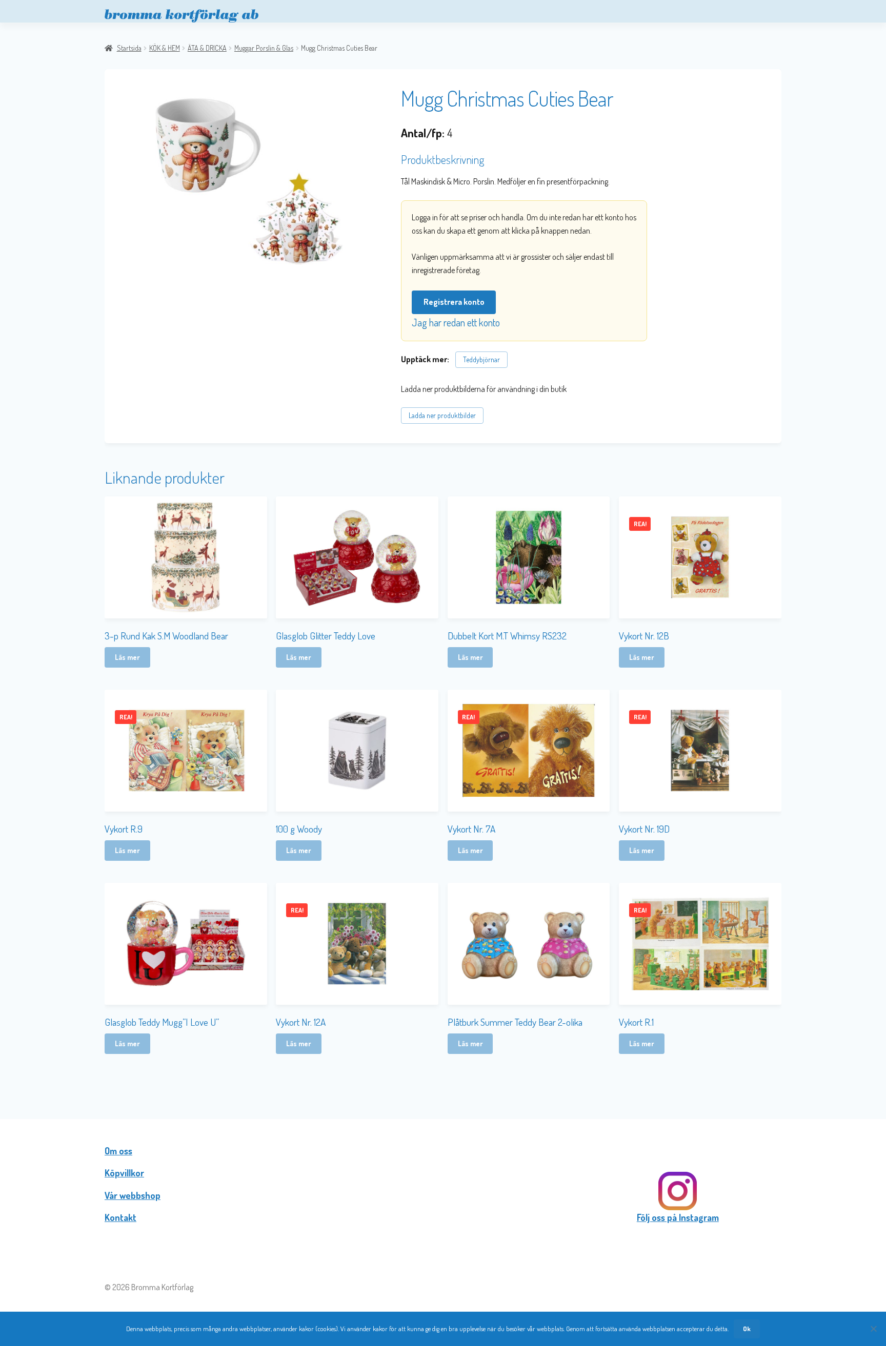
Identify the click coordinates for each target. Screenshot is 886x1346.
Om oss (118, 1150)
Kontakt (120, 1217)
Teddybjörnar (481, 359)
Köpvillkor (124, 1172)
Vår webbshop (132, 1195)
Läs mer (127, 657)
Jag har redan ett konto (456, 322)
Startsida (129, 48)
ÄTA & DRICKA (207, 48)
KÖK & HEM (164, 48)
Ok (747, 1328)
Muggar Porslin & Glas (263, 48)
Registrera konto (454, 302)
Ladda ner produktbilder (442, 415)
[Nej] (873, 1328)
